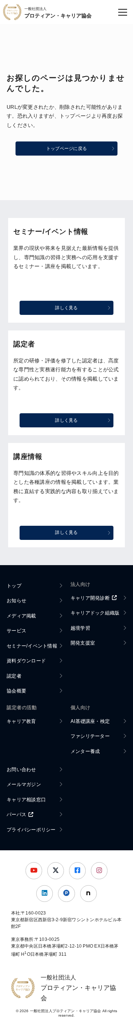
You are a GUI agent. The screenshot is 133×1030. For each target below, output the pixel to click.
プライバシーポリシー (31, 829)
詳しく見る (66, 308)
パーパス (16, 814)
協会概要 (16, 691)
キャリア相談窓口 (26, 799)
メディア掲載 (21, 616)
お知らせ (16, 600)
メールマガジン (24, 784)
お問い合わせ (21, 769)
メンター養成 (85, 751)
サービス (16, 630)
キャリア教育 (21, 721)
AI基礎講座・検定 (90, 721)
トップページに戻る (66, 148)
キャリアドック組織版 (95, 613)
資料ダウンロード (26, 661)
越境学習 (80, 628)
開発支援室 (83, 643)
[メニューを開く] (122, 12)
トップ (14, 586)
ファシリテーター (90, 736)
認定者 (14, 676)
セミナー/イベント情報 (32, 646)
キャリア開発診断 (90, 598)
